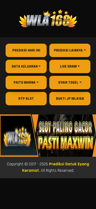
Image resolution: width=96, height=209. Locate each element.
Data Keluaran (25, 66)
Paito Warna (24, 82)
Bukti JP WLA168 (70, 98)
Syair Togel (68, 82)
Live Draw (68, 66)
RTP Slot (26, 98)
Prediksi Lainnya (68, 50)
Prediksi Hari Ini (26, 50)
